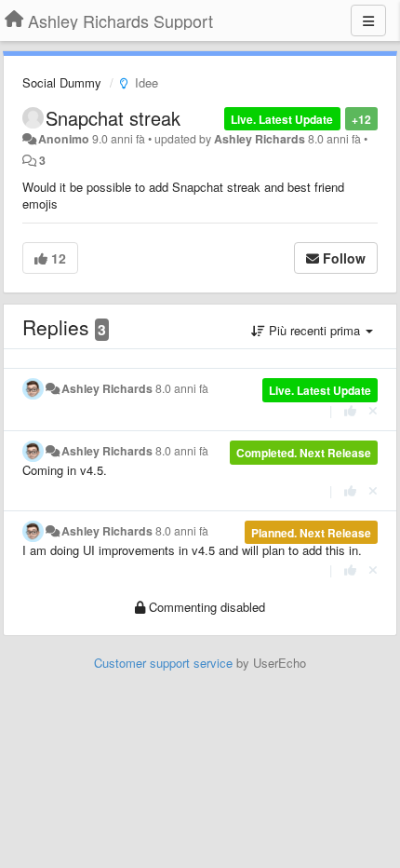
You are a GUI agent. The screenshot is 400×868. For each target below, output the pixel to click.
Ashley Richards (259, 138)
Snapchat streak (113, 117)
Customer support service (163, 662)
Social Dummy (61, 82)
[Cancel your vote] (373, 410)
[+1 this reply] (350, 410)
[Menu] (368, 20)
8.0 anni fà (181, 388)
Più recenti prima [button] (314, 330)
